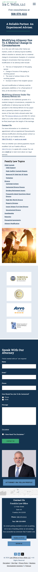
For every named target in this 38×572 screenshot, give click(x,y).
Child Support (11, 168)
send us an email (20, 139)
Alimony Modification (12, 223)
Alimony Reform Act (14, 116)
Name (4, 362)
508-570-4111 (19, 14)
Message (5, 405)
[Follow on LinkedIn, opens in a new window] (19, 554)
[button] (34, 4)
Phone (4, 383)
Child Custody (9, 165)
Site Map (14, 563)
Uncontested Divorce (13, 210)
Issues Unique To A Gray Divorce (17, 207)
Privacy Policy (23, 563)
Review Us (19, 543)
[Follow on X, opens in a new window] (22, 554)
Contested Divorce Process (15, 187)
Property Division (12, 203)
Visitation (9, 178)
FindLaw (28, 566)
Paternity (8, 217)
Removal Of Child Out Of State (17, 174)
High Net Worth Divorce (14, 200)
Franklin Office (19, 538)
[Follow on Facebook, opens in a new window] (15, 554)
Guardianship (9, 213)
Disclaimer (5, 429)
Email (4, 373)
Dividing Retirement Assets (15, 191)
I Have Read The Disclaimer (15, 434)
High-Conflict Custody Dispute (16, 171)
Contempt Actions (12, 184)
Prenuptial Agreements (13, 220)
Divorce (7, 181)
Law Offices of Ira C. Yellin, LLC (20, 558)
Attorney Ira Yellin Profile (19, 482)
